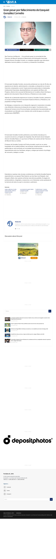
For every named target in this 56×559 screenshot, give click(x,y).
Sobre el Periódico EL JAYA (8, 513)
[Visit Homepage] (11, 2)
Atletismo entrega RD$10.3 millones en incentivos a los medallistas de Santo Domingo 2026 (29, 328)
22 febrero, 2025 (17, 17)
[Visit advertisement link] (28, 251)
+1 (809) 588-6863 (20, 479)
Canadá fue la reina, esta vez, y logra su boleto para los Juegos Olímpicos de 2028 (27, 334)
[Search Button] (49, 311)
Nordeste (8, 6)
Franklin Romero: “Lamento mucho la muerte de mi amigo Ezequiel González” (41, 191)
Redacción (10, 17)
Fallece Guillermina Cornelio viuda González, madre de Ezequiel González (10, 191)
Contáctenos (18, 513)
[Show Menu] (4, 2)
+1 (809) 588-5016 (12, 479)
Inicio (4, 6)
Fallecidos (13, 6)
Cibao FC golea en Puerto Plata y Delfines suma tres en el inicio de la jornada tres (27, 323)
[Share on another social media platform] (50, 50)
